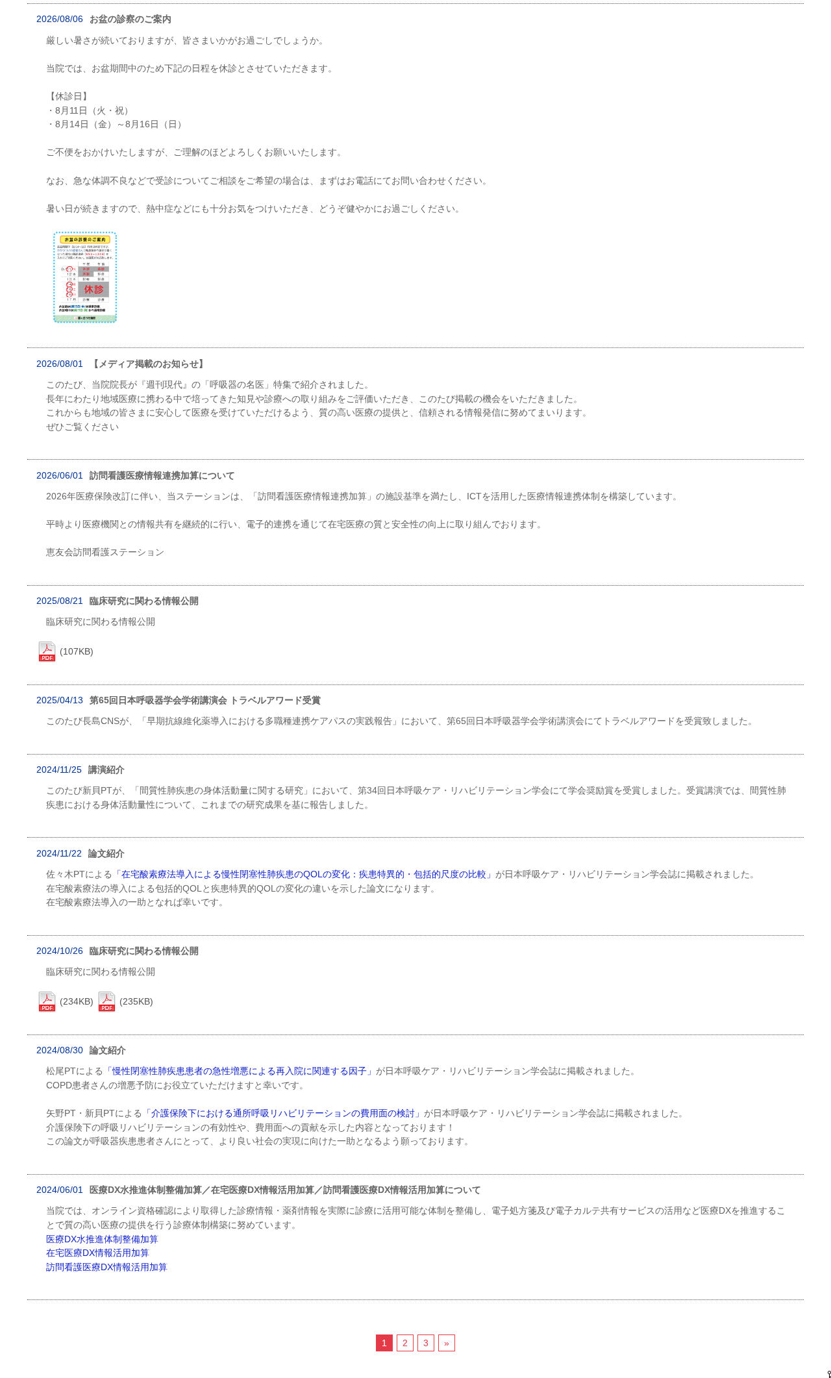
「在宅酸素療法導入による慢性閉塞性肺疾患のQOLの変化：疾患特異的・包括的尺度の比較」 (303, 874)
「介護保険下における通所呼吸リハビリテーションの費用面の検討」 (283, 1113)
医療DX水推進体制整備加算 (102, 1239)
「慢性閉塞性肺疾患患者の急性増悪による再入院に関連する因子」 (239, 1071)
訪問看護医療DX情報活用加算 (106, 1267)
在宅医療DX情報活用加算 (97, 1252)
